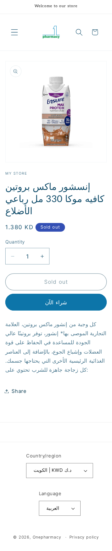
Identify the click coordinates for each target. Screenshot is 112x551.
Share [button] (19, 391)
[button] (14, 32)
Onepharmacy (47, 537)
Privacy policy (84, 537)
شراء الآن (56, 302)
